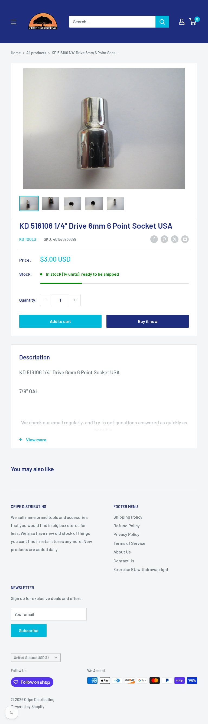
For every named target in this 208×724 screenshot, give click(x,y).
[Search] (162, 22)
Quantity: (28, 299)
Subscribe (28, 630)
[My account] (181, 22)
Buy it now (148, 321)
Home (16, 53)
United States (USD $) (31, 657)
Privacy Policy (126, 534)
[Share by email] (185, 239)
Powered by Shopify (27, 706)
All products (36, 53)
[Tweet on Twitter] (174, 239)
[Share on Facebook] (154, 239)
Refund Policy (126, 525)
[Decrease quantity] (46, 300)
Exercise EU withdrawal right (140, 569)
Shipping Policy (127, 516)
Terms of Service (129, 543)
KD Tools (27, 239)
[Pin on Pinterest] (164, 239)
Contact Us (123, 560)
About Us (122, 551)
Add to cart (60, 321)
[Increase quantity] (74, 300)
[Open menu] (13, 22)
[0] (192, 21)
